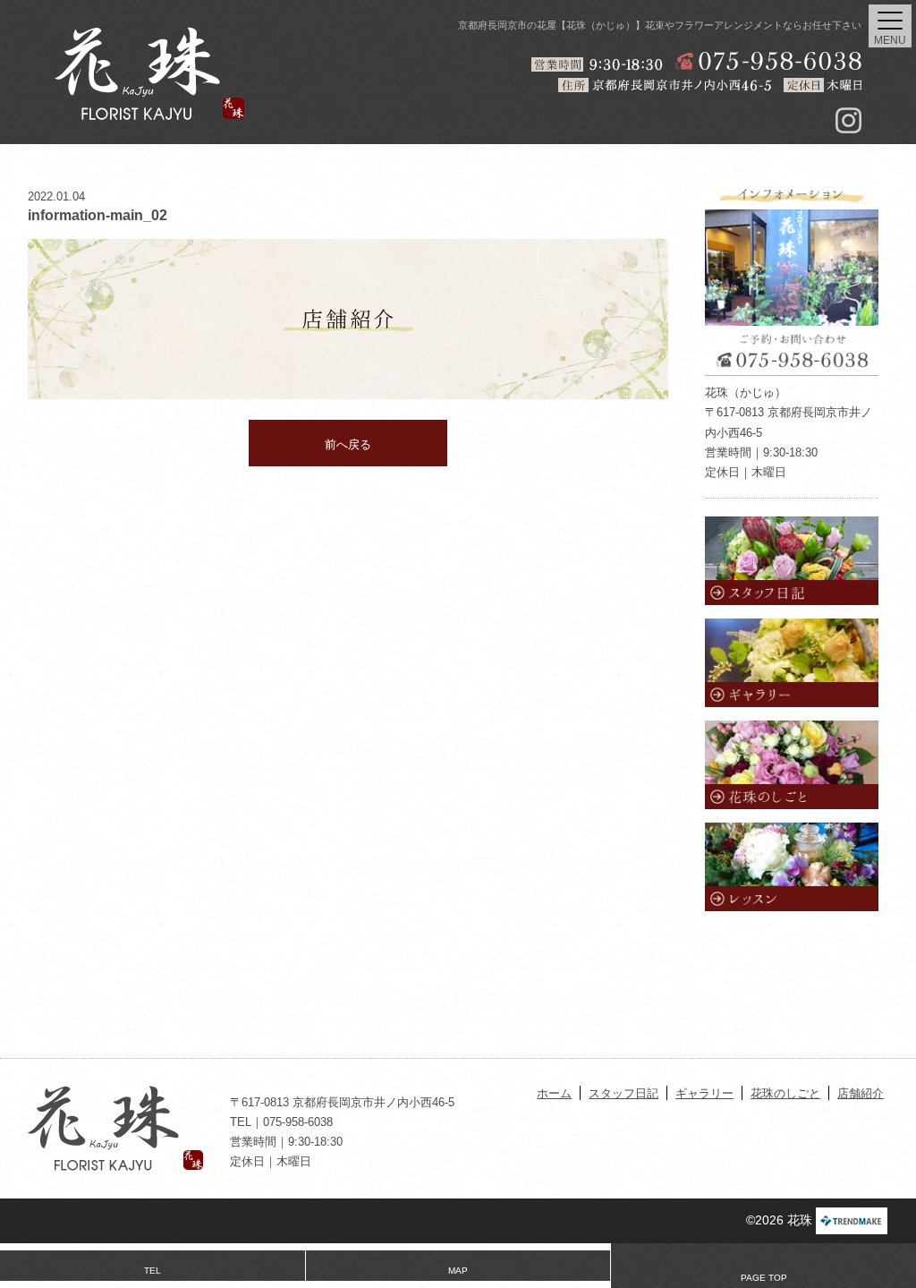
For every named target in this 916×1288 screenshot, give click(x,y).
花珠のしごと (785, 1093)
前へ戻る (348, 444)
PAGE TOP (764, 1278)
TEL (152, 1270)
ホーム (554, 1093)
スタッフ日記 (623, 1093)
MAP (458, 1270)
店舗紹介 (860, 1093)
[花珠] (149, 73)
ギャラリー (704, 1093)
